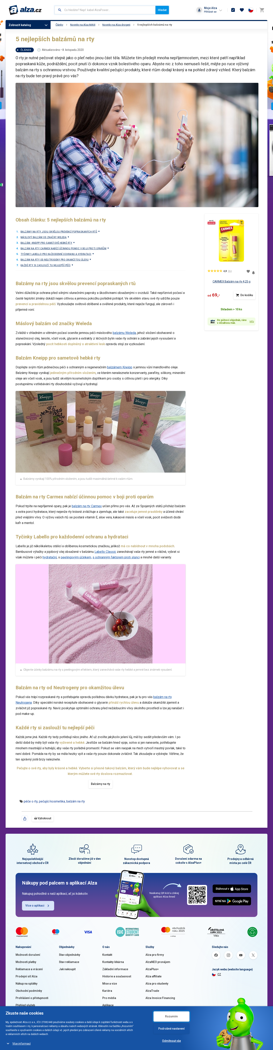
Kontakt (107, 954)
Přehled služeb (25, 1005)
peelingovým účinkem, (76, 557)
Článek (26, 49)
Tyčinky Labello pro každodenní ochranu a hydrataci (56, 253)
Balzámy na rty (100, 783)
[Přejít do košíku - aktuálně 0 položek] (261, 10)
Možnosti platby (26, 962)
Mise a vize (109, 983)
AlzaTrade (152, 990)
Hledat (162, 10)
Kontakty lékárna (113, 962)
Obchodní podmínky (29, 990)
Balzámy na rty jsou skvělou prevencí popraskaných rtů (59, 231)
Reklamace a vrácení (29, 969)
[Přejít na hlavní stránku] (25, 10)
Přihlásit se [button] (210, 11)
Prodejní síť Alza (26, 976)
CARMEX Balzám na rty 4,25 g (231, 281)
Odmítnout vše (171, 1040)
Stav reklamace (69, 962)
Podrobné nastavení (171, 1028)
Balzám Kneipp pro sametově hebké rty (46, 242)
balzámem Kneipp (119, 367)
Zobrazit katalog (20, 25)
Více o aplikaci (34, 905)
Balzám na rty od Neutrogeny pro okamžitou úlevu (55, 259)
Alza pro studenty (156, 983)
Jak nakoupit (67, 969)
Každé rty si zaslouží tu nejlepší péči (46, 265)
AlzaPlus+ (152, 969)
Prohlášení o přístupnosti (32, 998)
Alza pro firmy (154, 954)
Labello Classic (105, 552)
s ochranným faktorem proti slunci (116, 557)
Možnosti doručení (28, 954)
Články (59, 24)
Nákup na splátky (26, 983)
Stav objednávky (69, 954)
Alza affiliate (153, 976)
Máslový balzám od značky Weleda (44, 237)
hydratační (50, 557)
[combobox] (105, 10)
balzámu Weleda (124, 333)
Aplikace (108, 1005)
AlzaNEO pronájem (157, 962)
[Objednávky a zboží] (233, 10)
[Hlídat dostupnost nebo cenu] (253, 271)
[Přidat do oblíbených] (248, 271)
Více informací (21, 1043)
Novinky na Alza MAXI (82, 24)
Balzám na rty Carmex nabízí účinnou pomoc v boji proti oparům (63, 248)
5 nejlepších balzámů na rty (154, 24)
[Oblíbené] (241, 10)
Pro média (109, 998)
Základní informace (115, 969)
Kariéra (107, 990)
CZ (219, 974)
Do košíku (246, 295)
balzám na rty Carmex (87, 506)
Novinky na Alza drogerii (116, 24)
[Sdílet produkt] (25, 818)
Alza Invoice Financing (160, 998)
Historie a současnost (116, 976)
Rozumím (171, 1016)
